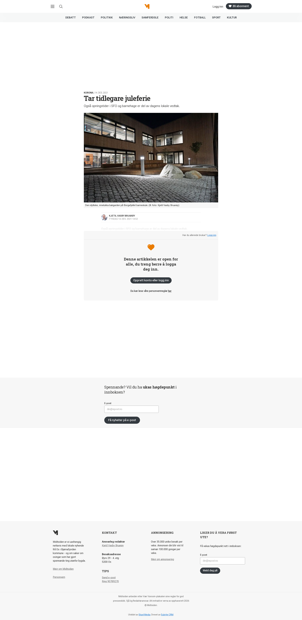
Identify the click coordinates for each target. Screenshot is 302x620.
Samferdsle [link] (150, 17)
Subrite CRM (167, 614)
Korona (88, 92)
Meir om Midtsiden (63, 568)
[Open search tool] (61, 6)
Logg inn (211, 235)
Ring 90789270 (110, 581)
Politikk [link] (107, 17)
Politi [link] (169, 17)
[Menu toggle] (52, 6)
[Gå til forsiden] (146, 6)
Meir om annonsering (162, 559)
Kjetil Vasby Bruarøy (113, 545)
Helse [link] (184, 17)
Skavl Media (144, 614)
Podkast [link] (88, 17)
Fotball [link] (200, 17)
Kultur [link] (232, 17)
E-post (107, 403)
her (169, 290)
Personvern (59, 577)
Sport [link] (216, 17)
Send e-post (109, 577)
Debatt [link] (70, 17)
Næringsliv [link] (127, 17)
